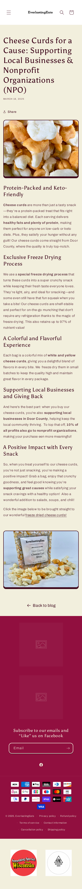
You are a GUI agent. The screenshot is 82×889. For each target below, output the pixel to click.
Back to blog (44, 605)
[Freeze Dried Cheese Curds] (41, 177)
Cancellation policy (32, 829)
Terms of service (29, 822)
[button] (9, 12)
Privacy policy (47, 816)
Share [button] (12, 111)
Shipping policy (57, 829)
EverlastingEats (24, 816)
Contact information (55, 822)
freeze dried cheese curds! (46, 515)
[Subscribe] (68, 748)
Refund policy (68, 816)
